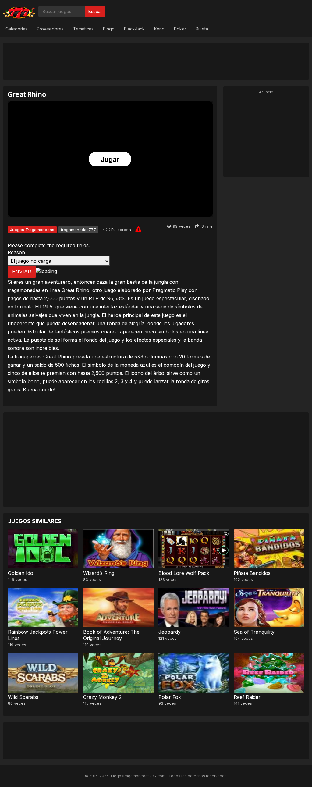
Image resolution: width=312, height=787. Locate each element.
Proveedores (50, 28)
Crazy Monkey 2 (102, 697)
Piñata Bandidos (252, 573)
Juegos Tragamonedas (32, 229)
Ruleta (202, 28)
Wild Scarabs (23, 697)
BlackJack (134, 28)
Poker (180, 28)
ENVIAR (21, 272)
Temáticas (83, 28)
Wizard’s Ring (98, 573)
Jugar (110, 159)
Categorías (16, 28)
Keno (159, 28)
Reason (16, 252)
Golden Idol (21, 573)
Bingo (109, 28)
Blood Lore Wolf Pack (183, 573)
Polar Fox (169, 697)
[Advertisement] (156, 61)
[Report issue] (138, 229)
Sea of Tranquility (254, 632)
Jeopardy (169, 632)
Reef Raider (247, 697)
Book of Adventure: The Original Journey (111, 635)
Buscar (95, 11)
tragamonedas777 (78, 229)
